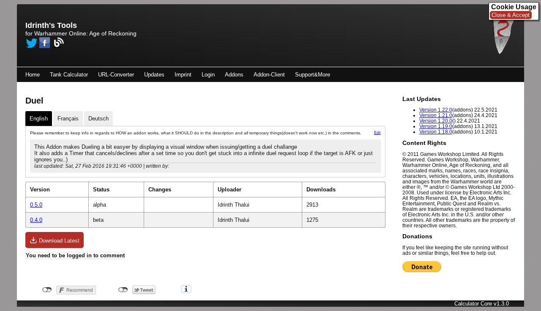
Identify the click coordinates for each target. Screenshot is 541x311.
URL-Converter (116, 74)
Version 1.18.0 (435, 131)
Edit (377, 133)
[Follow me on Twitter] (31, 43)
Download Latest (58, 240)
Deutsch (98, 118)
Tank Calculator (69, 74)
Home (32, 74)
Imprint (183, 74)
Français (68, 118)
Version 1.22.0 (435, 109)
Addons (234, 74)
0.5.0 (36, 205)
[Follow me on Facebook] (45, 43)
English (39, 118)
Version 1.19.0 (435, 126)
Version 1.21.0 (435, 115)
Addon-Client (269, 74)
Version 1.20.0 (435, 120)
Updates (154, 74)
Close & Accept (511, 15)
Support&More (312, 74)
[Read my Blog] (58, 43)
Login (208, 74)
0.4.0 (36, 220)
